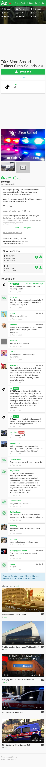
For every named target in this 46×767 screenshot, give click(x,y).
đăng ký (6, 578)
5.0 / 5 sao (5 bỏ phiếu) (8, 184)
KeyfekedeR (15, 470)
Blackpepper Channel (18, 550)
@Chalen (13, 419)
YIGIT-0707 (14, 365)
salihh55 (13, 324)
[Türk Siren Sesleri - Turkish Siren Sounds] (23, 145)
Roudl (12, 313)
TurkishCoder (15, 512)
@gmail (22, 492)
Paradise (13, 340)
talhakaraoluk (15, 459)
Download (24, 72)
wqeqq (12, 564)
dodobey (13, 525)
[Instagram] (15, 87)
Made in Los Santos (8, 759)
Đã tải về (8, 179)
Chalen (13, 351)
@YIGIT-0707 (15, 391)
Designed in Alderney (9, 757)
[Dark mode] (39, 3)
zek (15, 84)
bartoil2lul (14, 432)
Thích (19, 179)
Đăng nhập (30, 576)
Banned (21, 432)
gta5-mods (14, 297)
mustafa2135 (15, 443)
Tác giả (16, 284)
